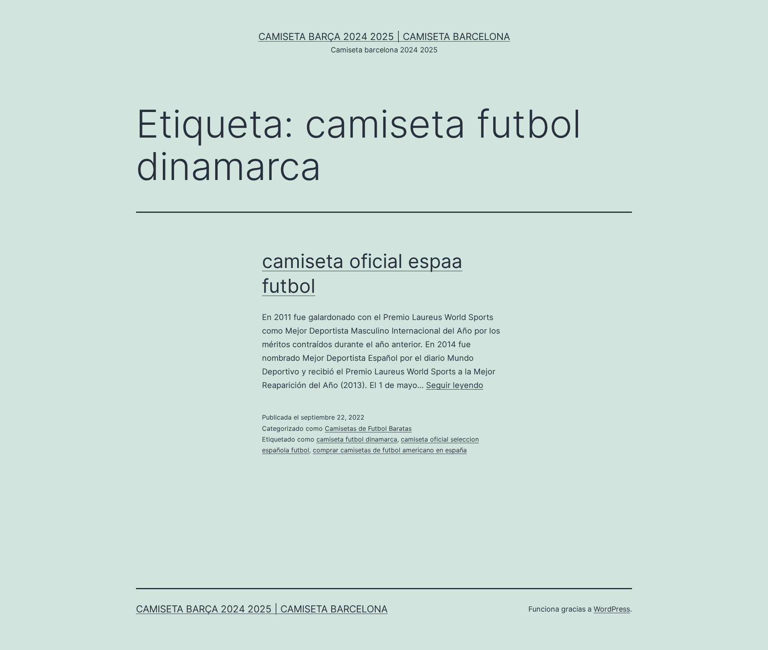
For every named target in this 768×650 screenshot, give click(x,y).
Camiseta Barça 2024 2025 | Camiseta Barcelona (384, 36)
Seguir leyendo (454, 385)
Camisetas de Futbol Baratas (368, 428)
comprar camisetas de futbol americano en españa (390, 450)
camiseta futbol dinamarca (356, 439)
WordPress (612, 609)
